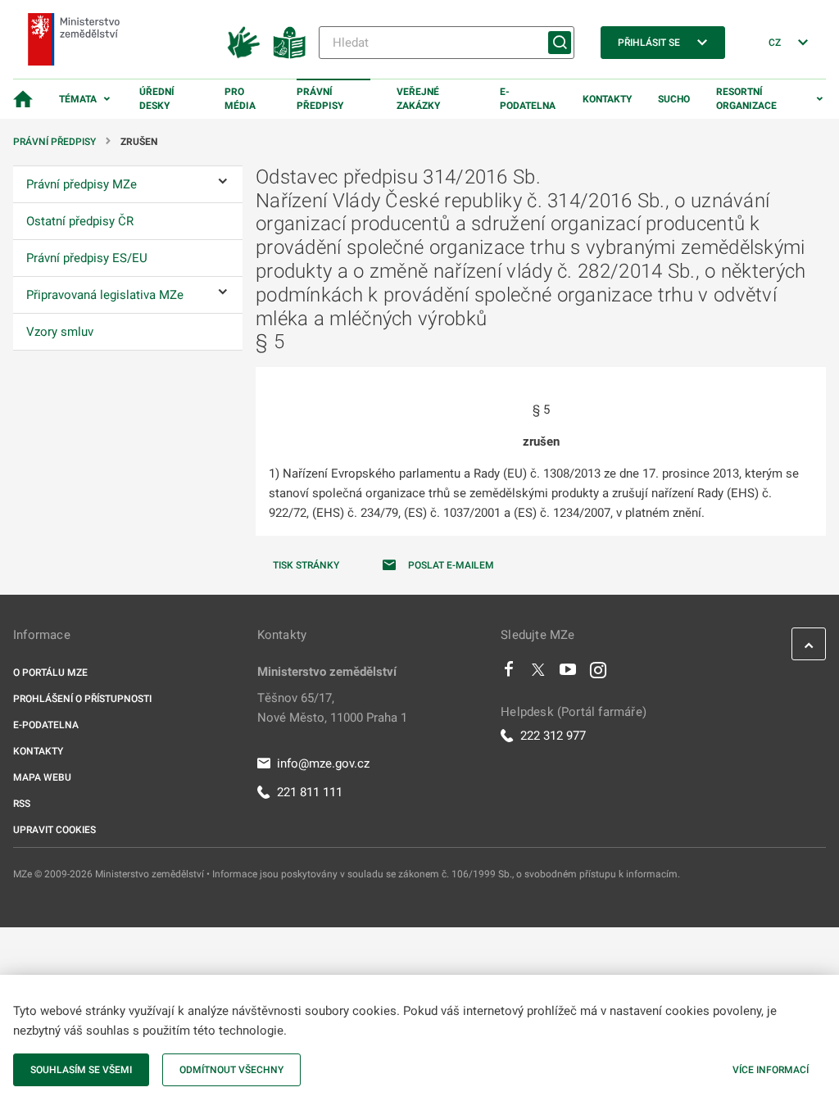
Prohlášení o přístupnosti (82, 698)
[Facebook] (509, 673)
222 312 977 (553, 735)
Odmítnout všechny (231, 1070)
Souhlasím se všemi (81, 1070)
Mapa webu (42, 777)
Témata (78, 99)
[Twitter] (538, 673)
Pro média (240, 98)
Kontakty (607, 99)
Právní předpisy (320, 98)
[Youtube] (568, 673)
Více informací (770, 1070)
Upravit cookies (54, 830)
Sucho (674, 99)
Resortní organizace (746, 98)
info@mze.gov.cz (323, 763)
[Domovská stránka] (23, 99)
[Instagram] (598, 673)
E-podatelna (528, 98)
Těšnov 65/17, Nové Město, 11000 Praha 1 (332, 708)
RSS (21, 803)
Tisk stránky (306, 565)
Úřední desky (157, 98)
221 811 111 (309, 792)
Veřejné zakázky (418, 98)
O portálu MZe (50, 672)
